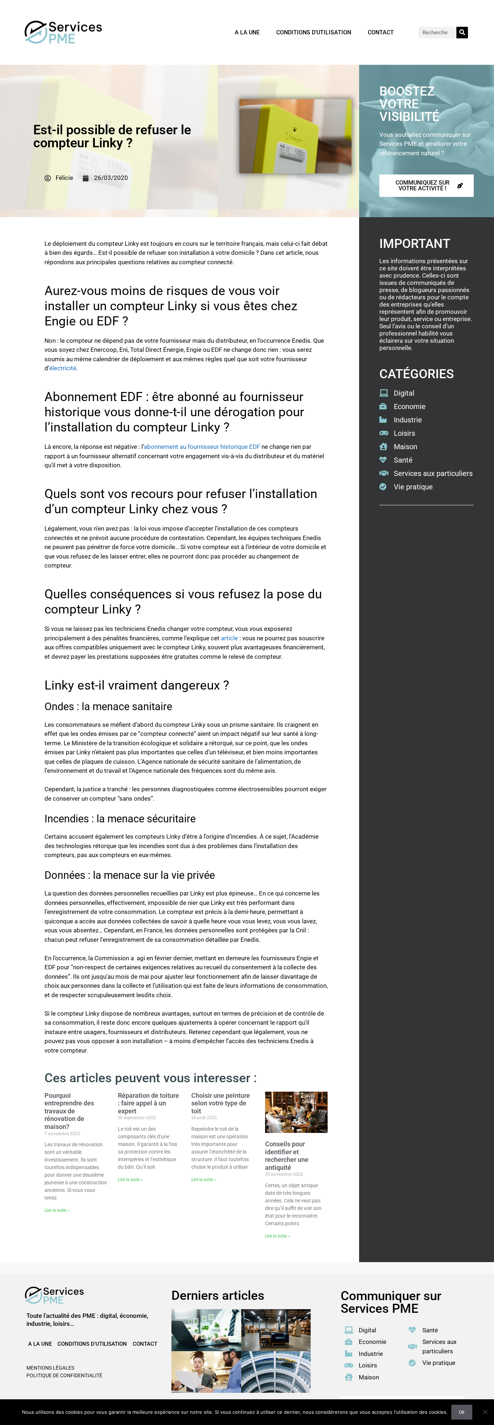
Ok (462, 1412)
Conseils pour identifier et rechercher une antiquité (286, 1155)
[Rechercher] (462, 32)
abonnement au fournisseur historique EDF (202, 446)
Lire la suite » (56, 1210)
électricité (62, 368)
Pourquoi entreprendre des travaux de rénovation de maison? (69, 1111)
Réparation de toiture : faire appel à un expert (148, 1103)
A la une (247, 32)
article (229, 638)
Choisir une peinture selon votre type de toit (220, 1103)
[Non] (485, 1412)
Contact (381, 32)
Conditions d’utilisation (313, 32)
